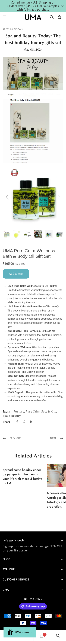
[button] (59, 17)
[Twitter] (31, 421)
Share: (7, 422)
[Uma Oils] (33, 17)
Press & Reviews (13, 29)
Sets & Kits (48, 412)
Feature (19, 412)
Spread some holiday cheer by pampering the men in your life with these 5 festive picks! (22, 477)
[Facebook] (17, 421)
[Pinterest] (24, 421)
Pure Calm (33, 412)
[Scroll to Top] (59, 622)
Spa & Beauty (12, 416)
